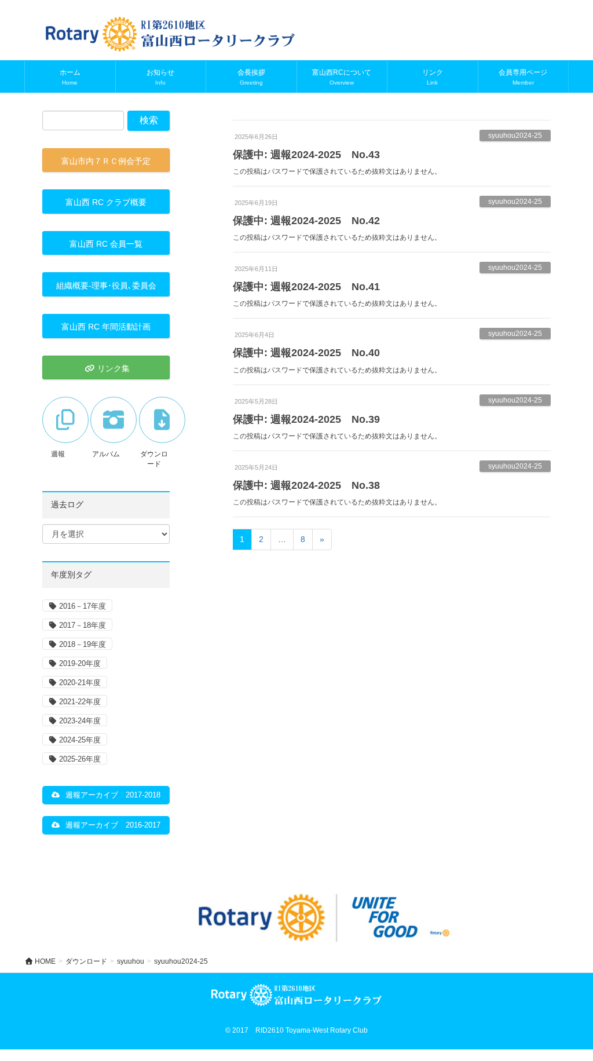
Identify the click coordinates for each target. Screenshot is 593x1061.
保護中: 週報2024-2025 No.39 (306, 419)
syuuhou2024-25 (515, 135)
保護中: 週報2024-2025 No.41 (306, 286)
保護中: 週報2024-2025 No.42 (306, 220)
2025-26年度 (80, 759)
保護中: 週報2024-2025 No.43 (306, 154)
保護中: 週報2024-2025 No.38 (306, 485)
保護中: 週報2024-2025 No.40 (306, 352)
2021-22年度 (80, 701)
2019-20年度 (80, 663)
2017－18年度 (82, 625)
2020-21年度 (80, 682)
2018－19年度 (82, 644)
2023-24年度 (80, 720)
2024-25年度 (80, 740)
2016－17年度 (82, 606)
